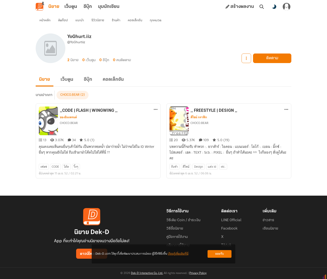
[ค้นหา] (261, 6)
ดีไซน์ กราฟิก (199, 117)
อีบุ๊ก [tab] (88, 6)
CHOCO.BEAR (69, 95)
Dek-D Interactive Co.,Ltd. (147, 273)
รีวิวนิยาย (97, 20)
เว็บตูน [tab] (70, 6)
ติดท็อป (63, 20)
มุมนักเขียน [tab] (108, 6)
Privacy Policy (198, 273)
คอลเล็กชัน (135, 20)
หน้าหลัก (45, 20)
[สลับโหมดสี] (274, 6)
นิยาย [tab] (53, 6)
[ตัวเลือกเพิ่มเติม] (246, 58)
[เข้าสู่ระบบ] (286, 6)
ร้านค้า (116, 20)
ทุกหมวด (155, 20)
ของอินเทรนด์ (68, 117)
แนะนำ (79, 20)
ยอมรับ (219, 254)
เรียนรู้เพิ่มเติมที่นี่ (178, 254)
